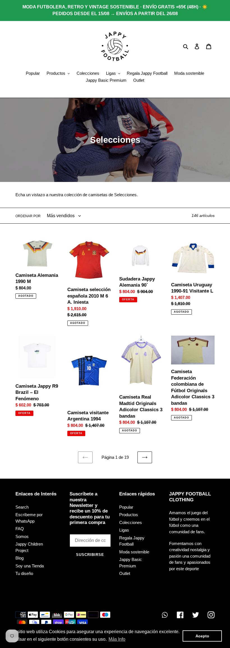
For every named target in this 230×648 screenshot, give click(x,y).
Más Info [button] (117, 639)
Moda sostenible (134, 551)
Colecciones (130, 522)
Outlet (124, 573)
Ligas (124, 530)
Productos (128, 514)
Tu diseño (24, 573)
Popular (126, 507)
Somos (22, 536)
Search (22, 507)
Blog (19, 558)
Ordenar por (28, 216)
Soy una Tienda (29, 565)
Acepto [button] (202, 636)
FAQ (19, 528)
